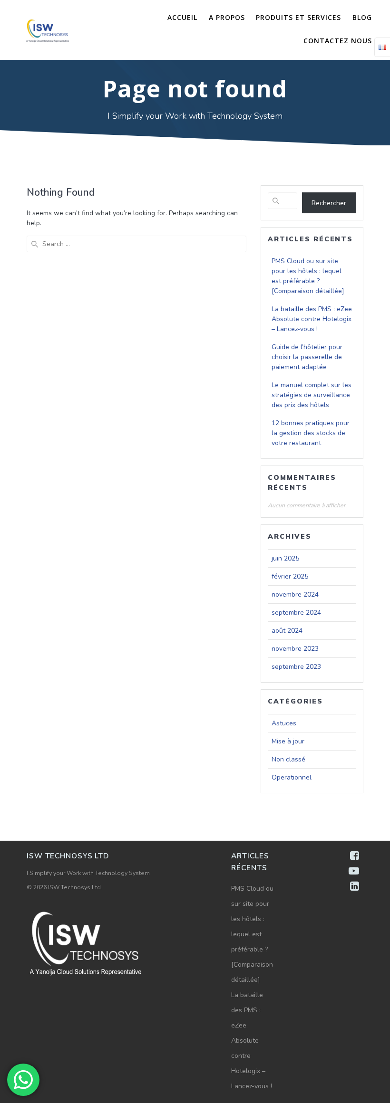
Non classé (288, 759)
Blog (362, 17)
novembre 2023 (295, 648)
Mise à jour (288, 741)
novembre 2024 (295, 594)
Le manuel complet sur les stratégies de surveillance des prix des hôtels (311, 394)
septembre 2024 (296, 612)
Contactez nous (337, 40)
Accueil (182, 17)
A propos (227, 17)
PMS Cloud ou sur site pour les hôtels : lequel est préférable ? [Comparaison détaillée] (252, 934)
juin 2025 (285, 558)
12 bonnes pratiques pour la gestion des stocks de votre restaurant (311, 432)
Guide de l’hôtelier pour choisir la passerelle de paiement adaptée (307, 356)
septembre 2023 (296, 666)
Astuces (284, 723)
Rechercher (329, 203)
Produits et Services (298, 17)
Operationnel (292, 777)
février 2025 (290, 576)
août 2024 (287, 630)
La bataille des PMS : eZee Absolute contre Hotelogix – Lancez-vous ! (312, 318)
